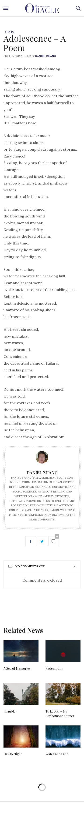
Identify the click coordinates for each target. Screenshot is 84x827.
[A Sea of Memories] (21, 651)
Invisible (9, 711)
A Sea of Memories (17, 668)
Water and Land (57, 754)
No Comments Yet (30, 566)
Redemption (54, 668)
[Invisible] (21, 694)
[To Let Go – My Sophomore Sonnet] (63, 694)
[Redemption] (63, 651)
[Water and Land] (63, 736)
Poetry (9, 32)
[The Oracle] (42, 8)
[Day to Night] (21, 736)
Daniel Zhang (45, 56)
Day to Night (13, 754)
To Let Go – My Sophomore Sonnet (60, 713)
